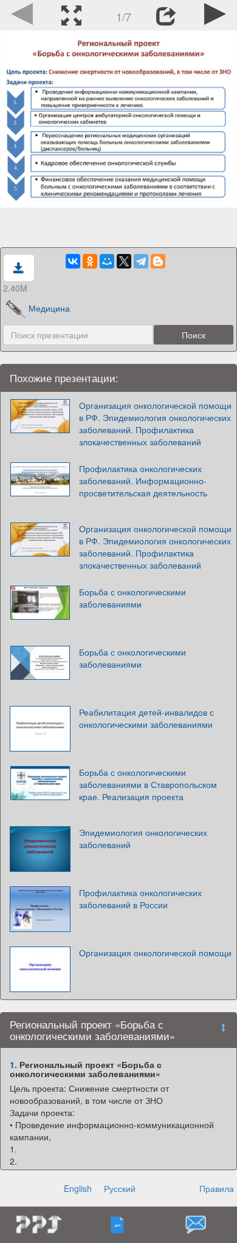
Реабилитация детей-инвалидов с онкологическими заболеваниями (146, 718)
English (78, 1188)
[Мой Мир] (107, 261)
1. (13, 1064)
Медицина (49, 308)
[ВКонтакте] (73, 261)
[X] (124, 261)
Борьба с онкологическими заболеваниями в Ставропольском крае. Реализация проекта (148, 784)
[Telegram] (141, 261)
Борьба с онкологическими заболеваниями (132, 598)
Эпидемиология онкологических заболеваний (143, 838)
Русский (120, 1188)
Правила (216, 1188)
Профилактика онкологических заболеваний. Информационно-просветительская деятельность (143, 480)
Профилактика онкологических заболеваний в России (140, 898)
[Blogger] (158, 261)
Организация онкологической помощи (155, 953)
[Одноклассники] (90, 261)
